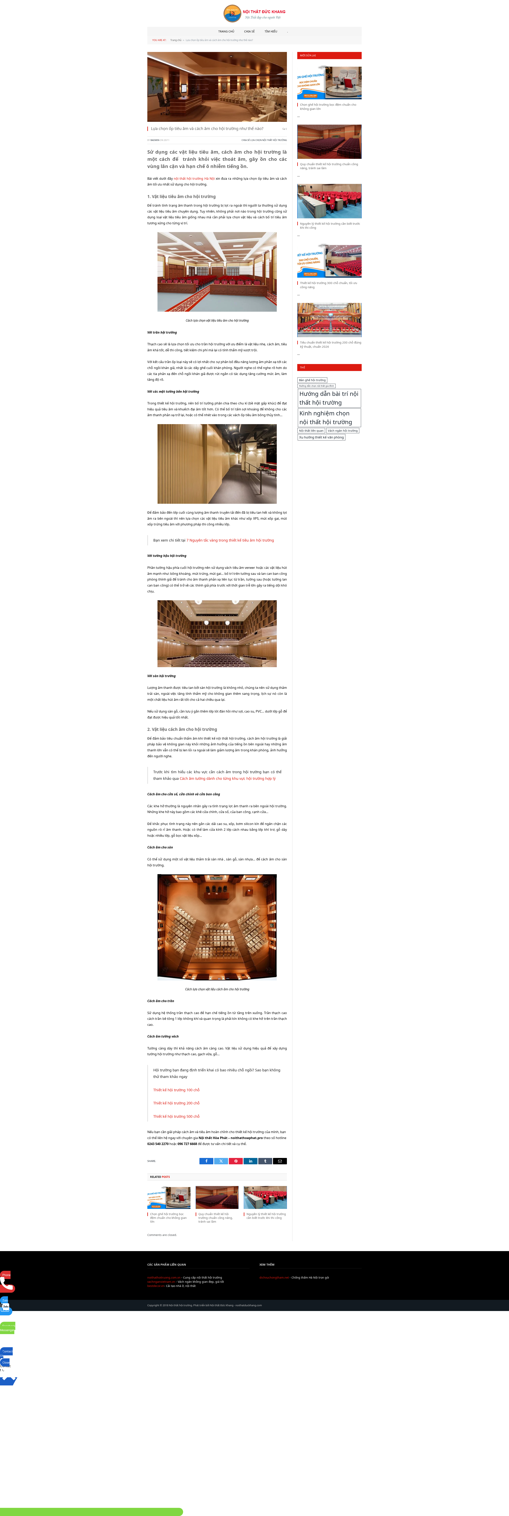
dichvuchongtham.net (274, 1277)
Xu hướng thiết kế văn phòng (321, 437)
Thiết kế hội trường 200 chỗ (176, 1103)
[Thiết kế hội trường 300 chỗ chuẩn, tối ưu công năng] (329, 260)
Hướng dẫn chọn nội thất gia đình (316, 386)
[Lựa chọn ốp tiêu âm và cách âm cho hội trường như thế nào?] (217, 87)
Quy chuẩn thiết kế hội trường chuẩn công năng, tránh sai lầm (215, 1217)
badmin (155, 140)
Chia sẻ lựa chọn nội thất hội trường (264, 140)
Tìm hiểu (271, 31)
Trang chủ (226, 31)
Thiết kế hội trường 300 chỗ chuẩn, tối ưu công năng (328, 285)
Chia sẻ (249, 31)
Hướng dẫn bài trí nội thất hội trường (328, 398)
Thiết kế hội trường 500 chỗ (176, 1116)
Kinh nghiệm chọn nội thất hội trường (325, 417)
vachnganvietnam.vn (161, 1282)
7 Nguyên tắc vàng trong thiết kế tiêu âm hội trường (230, 540)
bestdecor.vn (155, 1286)
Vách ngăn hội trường (343, 430)
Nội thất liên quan (311, 430)
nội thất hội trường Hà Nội (194, 178)
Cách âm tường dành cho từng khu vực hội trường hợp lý (228, 778)
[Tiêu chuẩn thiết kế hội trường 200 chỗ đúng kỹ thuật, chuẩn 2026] (329, 320)
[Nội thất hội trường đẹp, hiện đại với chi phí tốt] (254, 13)
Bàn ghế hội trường (312, 380)
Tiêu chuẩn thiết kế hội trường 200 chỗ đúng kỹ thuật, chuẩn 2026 (330, 344)
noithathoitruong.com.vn (164, 1277)
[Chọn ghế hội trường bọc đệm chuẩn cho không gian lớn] (168, 1197)
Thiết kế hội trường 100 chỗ (176, 1089)
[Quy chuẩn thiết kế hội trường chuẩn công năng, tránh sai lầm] (217, 1197)
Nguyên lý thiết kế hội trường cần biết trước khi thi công (266, 1216)
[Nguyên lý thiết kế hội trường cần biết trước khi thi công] (265, 1197)
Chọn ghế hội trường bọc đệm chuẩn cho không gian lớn (168, 1217)
